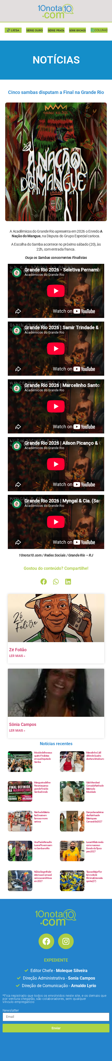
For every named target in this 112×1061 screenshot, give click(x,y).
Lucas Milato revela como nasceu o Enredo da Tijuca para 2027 (94, 847)
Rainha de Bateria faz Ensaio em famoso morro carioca (41, 817)
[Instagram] (66, 941)
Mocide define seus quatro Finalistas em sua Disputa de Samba (43, 757)
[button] (44, 581)
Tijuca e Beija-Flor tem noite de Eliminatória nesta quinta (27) (94, 876)
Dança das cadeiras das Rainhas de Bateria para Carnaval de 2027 (94, 817)
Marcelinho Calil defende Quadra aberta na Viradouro (95, 755)
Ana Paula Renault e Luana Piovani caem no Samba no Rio (43, 845)
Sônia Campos (22, 724)
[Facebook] (46, 941)
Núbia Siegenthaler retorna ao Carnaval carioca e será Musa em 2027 (43, 876)
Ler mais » (17, 656)
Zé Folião (18, 649)
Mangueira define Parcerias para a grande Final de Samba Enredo (42, 787)
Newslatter (11, 1010)
